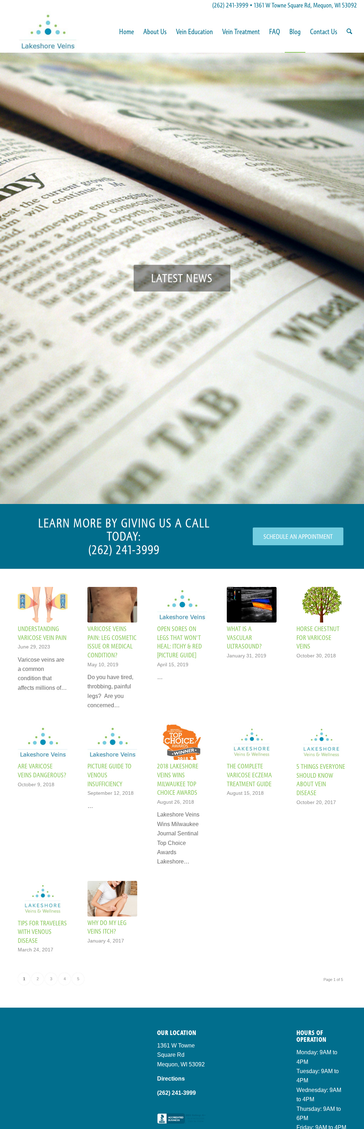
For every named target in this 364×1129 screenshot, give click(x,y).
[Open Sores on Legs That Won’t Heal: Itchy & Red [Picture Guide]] (182, 605)
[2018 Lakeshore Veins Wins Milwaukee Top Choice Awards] (182, 742)
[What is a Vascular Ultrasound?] (252, 605)
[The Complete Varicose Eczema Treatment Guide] (252, 742)
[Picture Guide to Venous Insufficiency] (112, 742)
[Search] (349, 31)
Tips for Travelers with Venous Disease (42, 931)
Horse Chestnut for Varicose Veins (317, 637)
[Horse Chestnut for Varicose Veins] (321, 605)
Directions (171, 1079)
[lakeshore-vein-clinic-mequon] (47, 31)
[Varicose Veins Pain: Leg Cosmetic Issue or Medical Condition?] (112, 605)
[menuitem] (126, 31)
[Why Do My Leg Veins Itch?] (112, 899)
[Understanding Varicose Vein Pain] (43, 605)
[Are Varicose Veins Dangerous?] (43, 742)
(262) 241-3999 (230, 5)
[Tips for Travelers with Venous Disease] (43, 899)
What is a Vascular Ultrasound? (244, 637)
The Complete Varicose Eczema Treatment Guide (249, 774)
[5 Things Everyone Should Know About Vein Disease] (321, 743)
